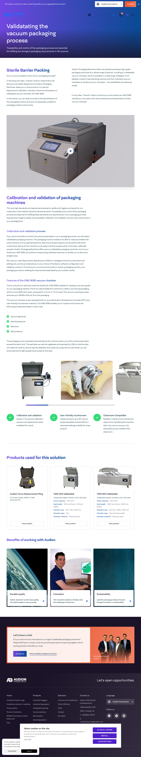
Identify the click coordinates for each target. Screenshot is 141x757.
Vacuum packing (39, 712)
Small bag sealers (39, 720)
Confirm (130, 4)
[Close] (138, 4)
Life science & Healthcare (68, 700)
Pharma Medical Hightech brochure (43, 654)
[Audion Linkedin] (109, 716)
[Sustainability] (113, 578)
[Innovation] (70, 578)
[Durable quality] (27, 578)
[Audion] (14, 15)
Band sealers (38, 716)
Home (9, 695)
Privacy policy (12, 708)
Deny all (104, 736)
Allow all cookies (104, 730)
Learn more (27, 739)
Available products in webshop (18, 704)
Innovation (58, 594)
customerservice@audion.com (91, 722)
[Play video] (70, 151)
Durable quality (17, 594)
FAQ (8, 723)
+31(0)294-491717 (88, 715)
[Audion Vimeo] (116, 716)
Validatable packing (40, 708)
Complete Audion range (16, 700)
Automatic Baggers (40, 700)
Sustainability (103, 594)
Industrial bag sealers (41, 704)
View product (27, 523)
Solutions (62, 695)
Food (60, 708)
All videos (61, 716)
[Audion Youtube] (124, 716)
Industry (61, 712)
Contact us (20, 654)
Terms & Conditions (14, 712)
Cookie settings (104, 741)
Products (37, 695)
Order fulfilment (64, 704)
